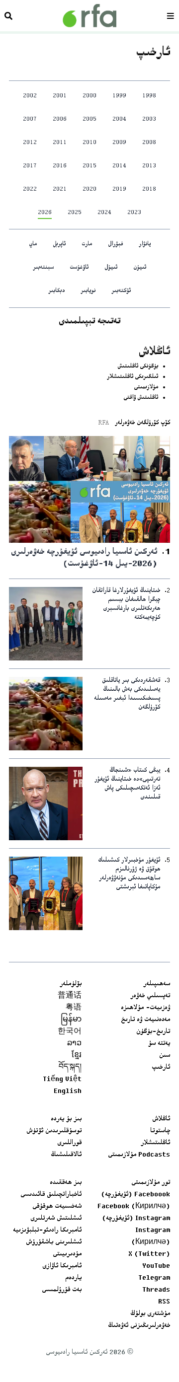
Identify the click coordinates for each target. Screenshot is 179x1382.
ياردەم (73, 1278)
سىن (164, 1056)
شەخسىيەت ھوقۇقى (57, 1207)
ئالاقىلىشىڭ (66, 1155)
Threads (156, 1290)
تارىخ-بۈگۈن (153, 1032)
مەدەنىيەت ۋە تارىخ (145, 1020)
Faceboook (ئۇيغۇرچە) (135, 1195)
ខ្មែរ (77, 1056)
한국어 (70, 1032)
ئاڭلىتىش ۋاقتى (140, 398)
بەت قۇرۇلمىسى (62, 1290)
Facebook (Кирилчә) (133, 1207)
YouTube (156, 1266)
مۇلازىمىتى (146, 387)
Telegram (154, 1278)
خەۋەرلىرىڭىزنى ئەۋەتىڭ (139, 1326)
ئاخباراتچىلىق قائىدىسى (51, 1195)
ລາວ (74, 1044)
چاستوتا (160, 1131)
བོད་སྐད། (70, 1068)
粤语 (74, 1008)
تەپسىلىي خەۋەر (150, 996)
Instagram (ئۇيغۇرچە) (136, 1219)
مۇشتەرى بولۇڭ (150, 1314)
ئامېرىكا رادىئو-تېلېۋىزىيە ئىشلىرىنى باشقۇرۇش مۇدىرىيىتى (47, 1242)
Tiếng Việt (62, 1080)
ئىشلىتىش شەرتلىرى (56, 1219)
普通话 (70, 996)
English (68, 1091)
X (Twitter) (149, 1254)
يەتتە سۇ (159, 1044)
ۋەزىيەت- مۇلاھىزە (145, 1008)
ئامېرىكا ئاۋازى (62, 1266)
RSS (164, 1302)
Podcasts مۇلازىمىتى (139, 1155)
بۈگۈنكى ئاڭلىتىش (137, 367)
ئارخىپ (161, 1068)
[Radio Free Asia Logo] (89, 15)
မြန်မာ (71, 1020)
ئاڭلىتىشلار (155, 1143)
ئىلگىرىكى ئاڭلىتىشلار (132, 377)
